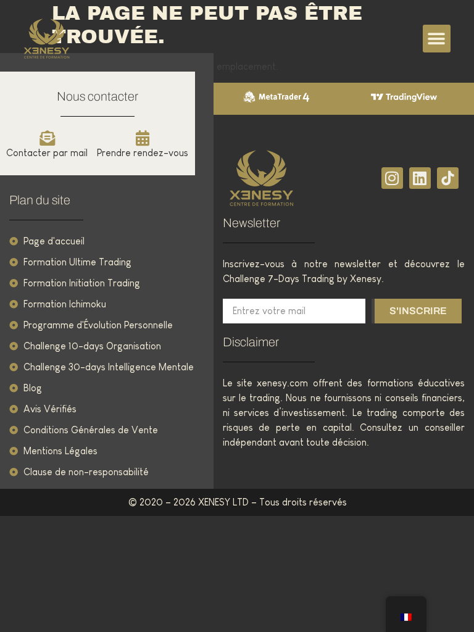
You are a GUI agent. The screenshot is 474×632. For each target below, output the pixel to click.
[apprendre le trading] (283, 178)
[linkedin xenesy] (420, 178)
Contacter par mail (47, 153)
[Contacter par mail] (47, 138)
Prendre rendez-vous (142, 153)
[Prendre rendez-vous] (143, 138)
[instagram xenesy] (392, 178)
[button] (437, 38)
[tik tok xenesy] (448, 178)
